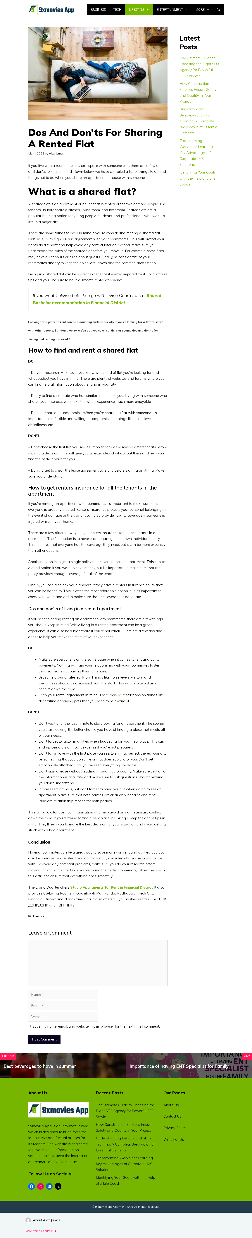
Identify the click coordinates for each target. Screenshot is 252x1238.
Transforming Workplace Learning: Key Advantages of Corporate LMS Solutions (196, 152)
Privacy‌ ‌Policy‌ (174, 1128)
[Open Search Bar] (218, 9)
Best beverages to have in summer (40, 1066)
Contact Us (172, 1116)
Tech (117, 9)
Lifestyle (136, 9)
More (200, 9)
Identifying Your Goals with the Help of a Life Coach (197, 178)
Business (98, 9)
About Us (171, 1105)
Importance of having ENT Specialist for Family (179, 1066)
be (120, 695)
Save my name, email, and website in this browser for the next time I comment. (96, 1026)
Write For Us (173, 1139)
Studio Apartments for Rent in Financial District (111, 887)
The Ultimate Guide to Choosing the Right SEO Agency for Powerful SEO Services (125, 1111)
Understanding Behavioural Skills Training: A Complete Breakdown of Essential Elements (198, 121)
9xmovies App (40, 1126)
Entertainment (170, 9)
